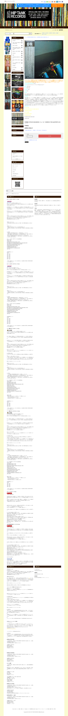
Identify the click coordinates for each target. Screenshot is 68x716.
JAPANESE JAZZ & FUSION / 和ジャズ (43, 37)
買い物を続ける (44, 130)
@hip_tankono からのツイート (16, 128)
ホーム (25, 37)
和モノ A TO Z (44, 34)
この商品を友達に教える (28, 130)
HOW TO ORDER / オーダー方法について (17, 157)
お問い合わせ (35, 27)
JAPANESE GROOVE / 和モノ (31, 37)
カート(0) (54, 27)
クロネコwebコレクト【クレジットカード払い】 (14, 605)
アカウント (15, 27)
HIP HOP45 (14, 175)
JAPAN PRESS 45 (15, 173)
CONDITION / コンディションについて (17, 154)
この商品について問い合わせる (36, 130)
